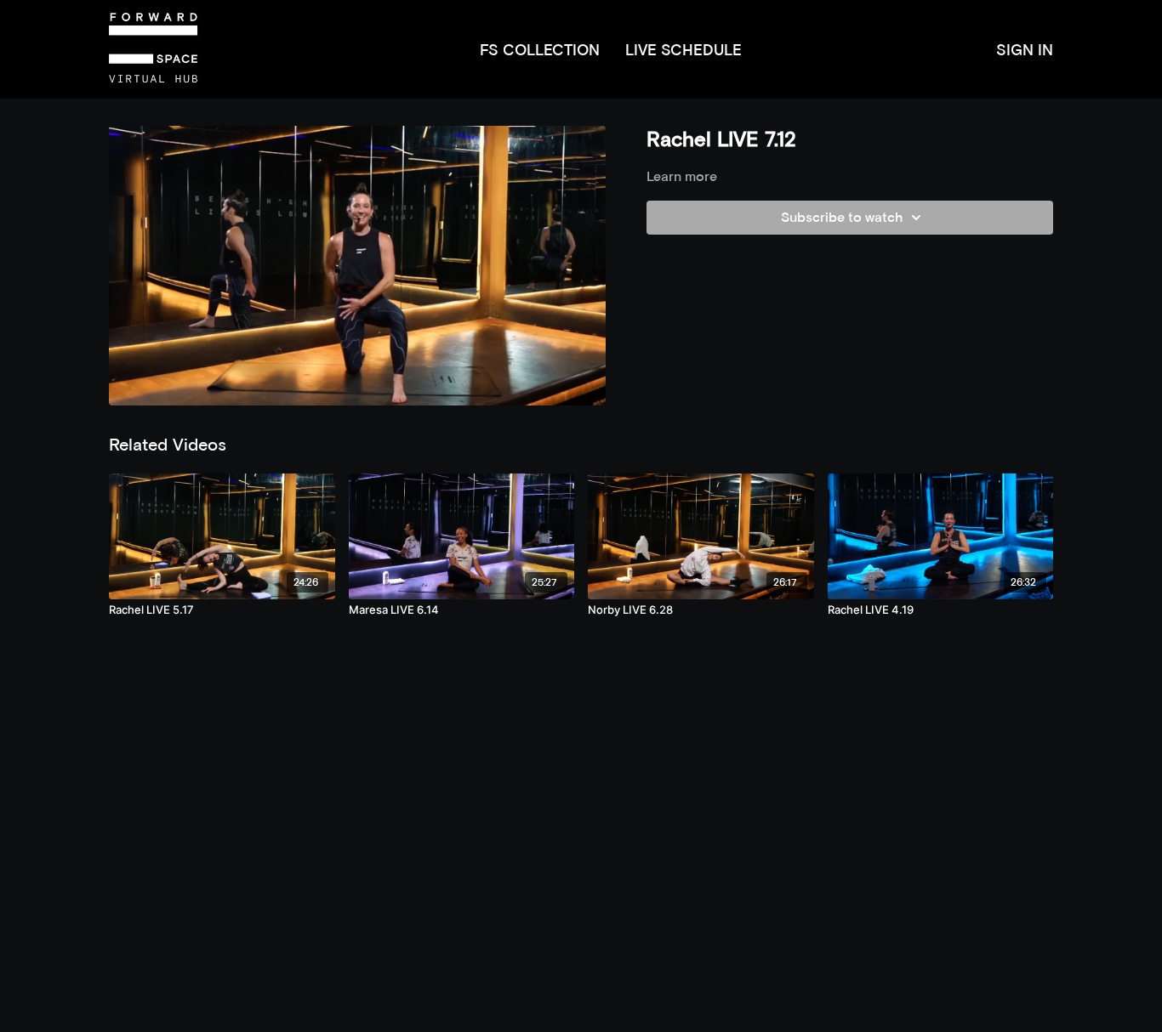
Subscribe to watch (842, 217)
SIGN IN (1024, 50)
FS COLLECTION (540, 50)
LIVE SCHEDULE (683, 50)
